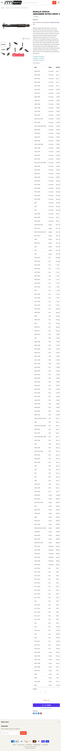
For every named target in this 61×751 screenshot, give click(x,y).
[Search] (54, 2)
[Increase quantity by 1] (46, 692)
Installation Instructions (38, 56)
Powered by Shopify (30, 748)
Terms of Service (21, 744)
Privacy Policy (45, 744)
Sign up (23, 733)
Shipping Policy (37, 744)
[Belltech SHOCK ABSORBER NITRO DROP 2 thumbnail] (3, 44)
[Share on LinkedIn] (38, 713)
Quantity (35, 689)
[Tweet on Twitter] (36, 713)
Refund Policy (29, 744)
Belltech (36, 16)
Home (2, 8)
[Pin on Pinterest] (41, 713)
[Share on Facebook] (34, 713)
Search (14, 744)
